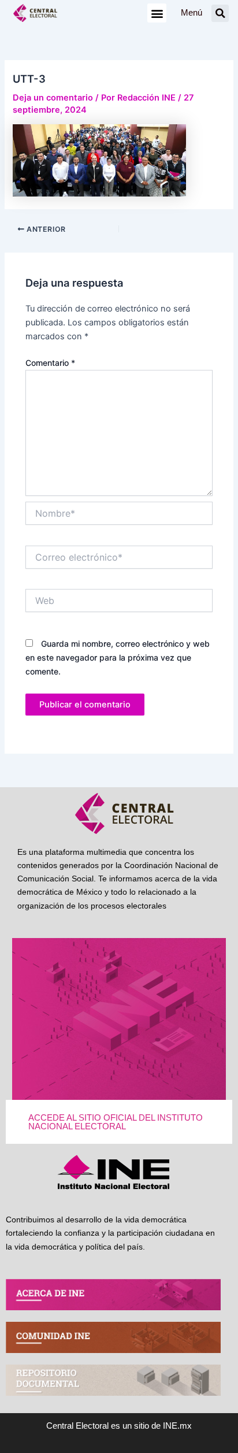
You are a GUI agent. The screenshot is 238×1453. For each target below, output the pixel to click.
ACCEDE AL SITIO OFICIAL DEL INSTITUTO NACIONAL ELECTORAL (115, 1122)
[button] (156, 13)
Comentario (50, 363)
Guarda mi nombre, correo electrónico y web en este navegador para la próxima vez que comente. (117, 657)
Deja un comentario (53, 97)
